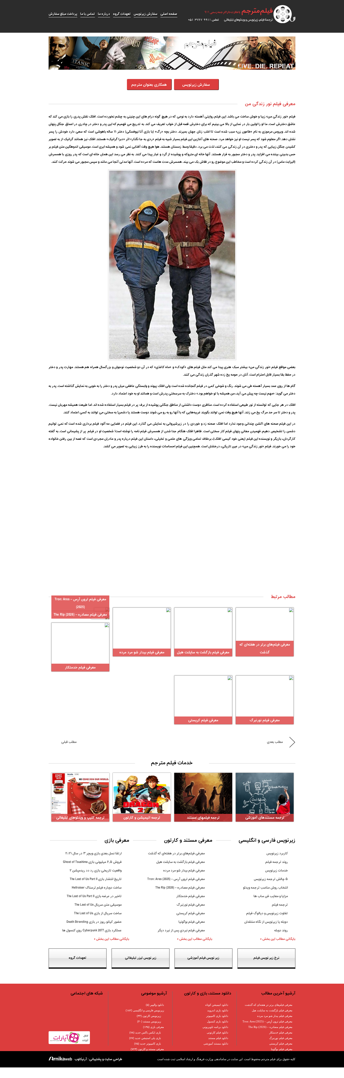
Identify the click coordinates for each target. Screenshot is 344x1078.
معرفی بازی (157, 1026)
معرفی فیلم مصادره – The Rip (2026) (80, 614)
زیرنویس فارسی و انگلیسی (148, 1010)
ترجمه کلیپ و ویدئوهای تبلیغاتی (80, 817)
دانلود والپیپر (157, 1004)
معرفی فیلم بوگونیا (192, 922)
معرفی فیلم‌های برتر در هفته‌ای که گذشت (176, 853)
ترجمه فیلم (280, 905)
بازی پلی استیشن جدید (148, 1038)
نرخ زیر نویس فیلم (266, 958)
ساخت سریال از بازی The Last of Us (98, 913)
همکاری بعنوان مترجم (149, 85)
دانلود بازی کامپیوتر (217, 1015)
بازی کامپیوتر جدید (150, 1043)
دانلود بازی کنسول (217, 1021)
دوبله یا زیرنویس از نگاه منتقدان (266, 922)
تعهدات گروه (122, 14)
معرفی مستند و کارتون (151, 1049)
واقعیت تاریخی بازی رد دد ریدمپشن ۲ (96, 870)
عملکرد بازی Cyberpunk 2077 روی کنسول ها (92, 930)
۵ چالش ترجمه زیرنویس (271, 879)
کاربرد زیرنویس (277, 853)
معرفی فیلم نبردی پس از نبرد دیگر (181, 930)
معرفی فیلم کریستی (203, 720)
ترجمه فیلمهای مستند (203, 817)
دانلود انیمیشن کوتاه (216, 1004)
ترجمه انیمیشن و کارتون (141, 817)
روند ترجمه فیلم (276, 862)
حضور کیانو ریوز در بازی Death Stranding (94, 922)
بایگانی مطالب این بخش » (277, 939)
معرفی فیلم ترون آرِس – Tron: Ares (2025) (176, 879)
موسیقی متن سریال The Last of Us (98, 905)
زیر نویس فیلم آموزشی (203, 958)
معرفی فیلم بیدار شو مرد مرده (141, 652)
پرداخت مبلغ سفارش (63, 14)
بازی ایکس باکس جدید (148, 1032)
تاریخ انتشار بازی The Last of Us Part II (96, 879)
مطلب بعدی (275, 742)
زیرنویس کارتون (152, 1015)
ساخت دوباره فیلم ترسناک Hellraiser (97, 888)
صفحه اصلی (168, 14)
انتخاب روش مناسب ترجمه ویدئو (265, 888)
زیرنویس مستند (152, 1021)
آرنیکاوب (81, 1059)
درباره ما (104, 14)
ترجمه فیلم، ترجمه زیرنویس (238, 14)
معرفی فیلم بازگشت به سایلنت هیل (203, 652)
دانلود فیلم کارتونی (217, 1032)
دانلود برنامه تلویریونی (215, 1026)
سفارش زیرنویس (145, 14)
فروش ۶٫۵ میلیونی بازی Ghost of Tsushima (92, 862)
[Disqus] (172, 526)
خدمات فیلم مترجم (172, 763)
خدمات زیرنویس (276, 870)
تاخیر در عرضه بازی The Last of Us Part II (94, 896)
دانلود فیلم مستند (218, 1038)
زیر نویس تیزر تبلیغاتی (140, 958)
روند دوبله (281, 930)
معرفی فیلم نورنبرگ (265, 720)
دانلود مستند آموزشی (215, 1043)
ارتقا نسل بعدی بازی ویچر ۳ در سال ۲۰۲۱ (93, 853)
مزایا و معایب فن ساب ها (271, 896)
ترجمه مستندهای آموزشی (264, 817)
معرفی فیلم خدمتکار (80, 667)
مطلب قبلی (69, 742)
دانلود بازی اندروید (217, 1010)
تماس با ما (87, 14)
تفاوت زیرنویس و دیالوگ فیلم (267, 913)
